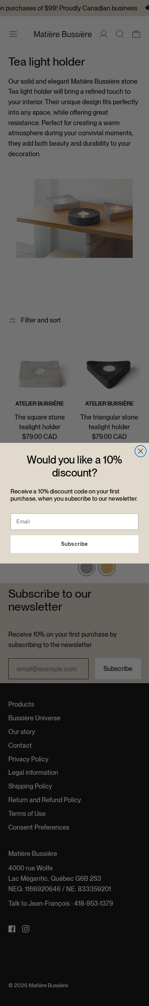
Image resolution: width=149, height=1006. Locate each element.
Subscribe (74, 544)
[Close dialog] (140, 451)
